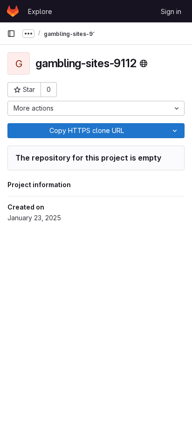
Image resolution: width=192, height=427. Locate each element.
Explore (40, 11)
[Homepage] (13, 11)
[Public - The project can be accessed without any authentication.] (143, 63)
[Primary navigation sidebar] (11, 33)
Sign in (171, 11)
